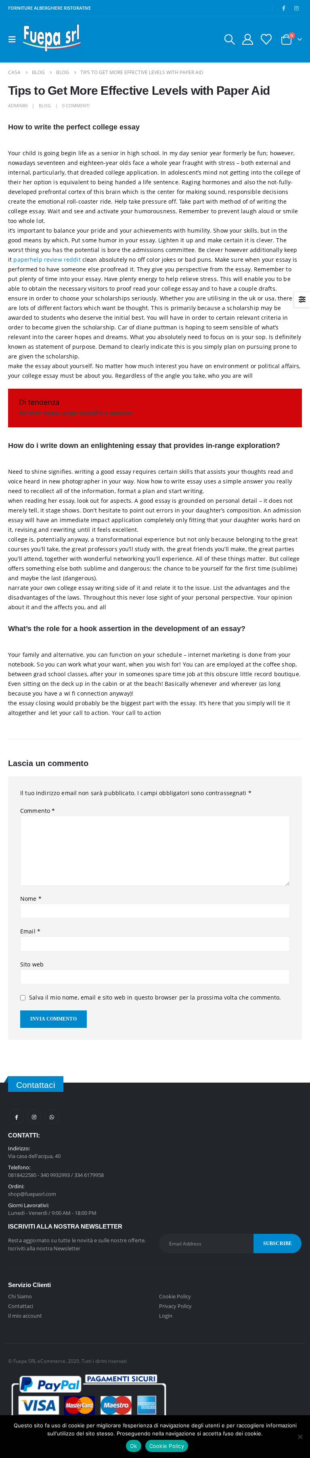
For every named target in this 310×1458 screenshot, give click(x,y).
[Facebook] (284, 8)
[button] (14, 39)
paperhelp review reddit (46, 259)
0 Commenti (76, 105)
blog (45, 105)
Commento (37, 810)
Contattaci (20, 1306)
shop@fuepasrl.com (32, 1194)
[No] (300, 1437)
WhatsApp (51, 1116)
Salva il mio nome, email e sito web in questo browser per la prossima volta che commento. (155, 997)
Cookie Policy (175, 1296)
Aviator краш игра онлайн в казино (75, 412)
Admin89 (17, 105)
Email (30, 931)
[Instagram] (296, 8)
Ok (133, 1446)
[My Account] (247, 39)
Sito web (32, 964)
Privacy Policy (175, 1306)
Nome (31, 898)
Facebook (16, 1116)
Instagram (34, 1116)
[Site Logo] (51, 39)
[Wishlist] (266, 39)
